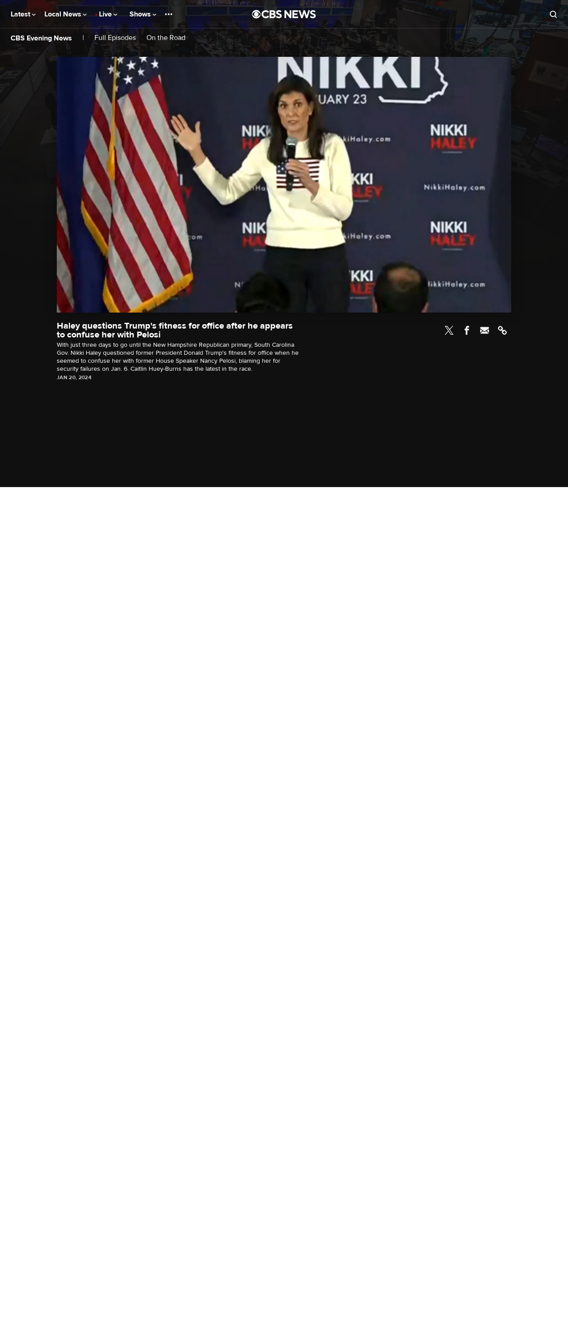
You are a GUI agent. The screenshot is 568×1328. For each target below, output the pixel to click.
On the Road (165, 38)
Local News (63, 14)
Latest (21, 14)
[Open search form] (553, 14)
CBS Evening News (41, 38)
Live (106, 14)
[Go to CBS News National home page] (284, 14)
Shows (141, 14)
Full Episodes (115, 38)
